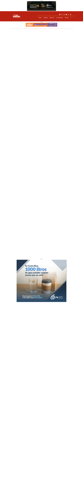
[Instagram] (64, 14)
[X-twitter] (62, 14)
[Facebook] (60, 14)
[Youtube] (66, 14)
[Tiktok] (71, 14)
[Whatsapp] (68, 14)
